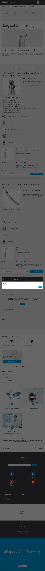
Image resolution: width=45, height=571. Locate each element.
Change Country (7, 287)
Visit (40, 287)
